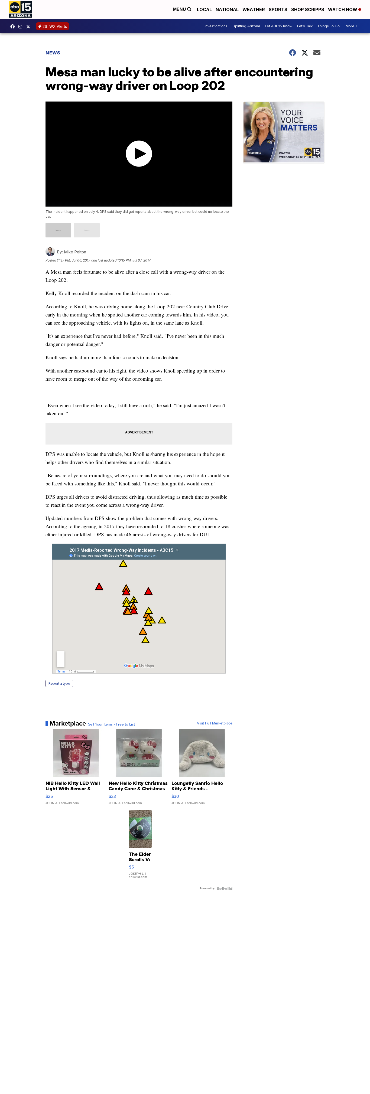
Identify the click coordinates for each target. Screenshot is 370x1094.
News (53, 52)
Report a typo (59, 683)
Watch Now (343, 9)
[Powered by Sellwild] (224, 888)
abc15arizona (21, 26)
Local (204, 9)
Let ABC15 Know (278, 26)
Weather (253, 9)
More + (351, 26)
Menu (180, 9)
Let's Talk (305, 26)
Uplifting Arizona (246, 26)
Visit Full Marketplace (214, 723)
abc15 (13, 26)
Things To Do (328, 26)
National (227, 9)
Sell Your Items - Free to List (111, 724)
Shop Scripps (307, 9)
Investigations (216, 26)
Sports (278, 9)
